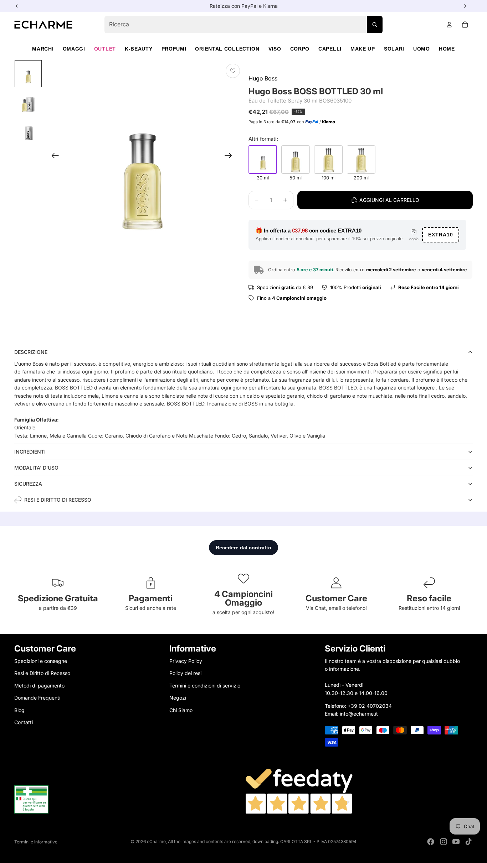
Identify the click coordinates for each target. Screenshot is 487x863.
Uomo (421, 49)
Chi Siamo (181, 710)
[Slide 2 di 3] (28, 102)
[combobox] (243, 24)
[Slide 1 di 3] (28, 74)
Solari (394, 49)
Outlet (105, 49)
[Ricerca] (375, 24)
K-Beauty (139, 49)
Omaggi (74, 49)
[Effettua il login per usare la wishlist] (233, 71)
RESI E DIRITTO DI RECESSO (57, 500)
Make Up (362, 49)
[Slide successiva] (230, 157)
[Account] (449, 24)
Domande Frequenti (37, 698)
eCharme (156, 841)
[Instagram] (443, 841)
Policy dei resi (185, 673)
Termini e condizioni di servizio (204, 685)
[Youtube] (456, 841)
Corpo (300, 49)
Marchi (42, 49)
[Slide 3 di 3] (28, 130)
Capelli (330, 49)
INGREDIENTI (30, 452)
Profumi (174, 49)
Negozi (177, 698)
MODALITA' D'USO (36, 468)
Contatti (23, 722)
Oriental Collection (227, 49)
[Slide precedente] (53, 157)
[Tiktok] (468, 841)
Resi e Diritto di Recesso (42, 673)
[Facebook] (430, 841)
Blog (19, 710)
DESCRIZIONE (30, 352)
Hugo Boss (262, 78)
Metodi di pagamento (39, 685)
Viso (274, 49)
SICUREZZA (28, 484)
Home (447, 49)
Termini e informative (35, 841)
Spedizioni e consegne (40, 661)
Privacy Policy (185, 661)
